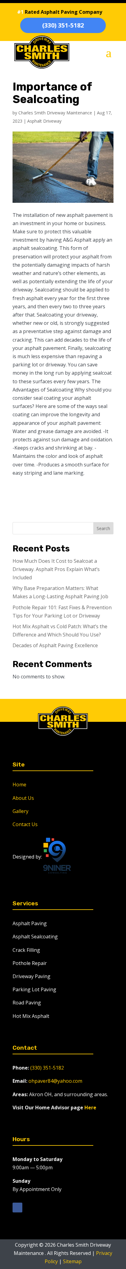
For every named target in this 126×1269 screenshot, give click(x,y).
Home (19, 784)
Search (103, 528)
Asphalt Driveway (44, 121)
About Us (23, 798)
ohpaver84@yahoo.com (55, 1081)
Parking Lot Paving (34, 989)
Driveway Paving (31, 976)
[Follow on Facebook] (17, 1207)
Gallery (20, 811)
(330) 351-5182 (63, 25)
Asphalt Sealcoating (35, 936)
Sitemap (72, 1261)
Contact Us (25, 824)
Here (90, 1107)
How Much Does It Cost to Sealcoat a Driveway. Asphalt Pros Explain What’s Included (56, 569)
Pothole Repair (30, 963)
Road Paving (27, 1002)
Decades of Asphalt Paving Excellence (55, 645)
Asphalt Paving (30, 923)
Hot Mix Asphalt (31, 1016)
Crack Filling (26, 950)
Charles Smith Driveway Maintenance (55, 113)
